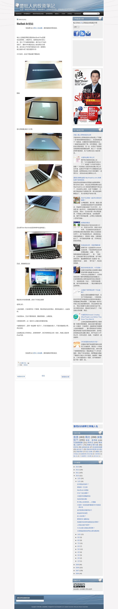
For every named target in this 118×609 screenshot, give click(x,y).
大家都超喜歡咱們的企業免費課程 (88, 531)
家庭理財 (80, 451)
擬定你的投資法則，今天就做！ (91, 267)
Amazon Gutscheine (83, 606)
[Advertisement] (37, 34)
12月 (79, 478)
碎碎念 (26, 365)
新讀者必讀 (18, 13)
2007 (77, 570)
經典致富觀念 (85, 222)
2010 (77, 475)
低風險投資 (85, 447)
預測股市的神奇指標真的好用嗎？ (88, 522)
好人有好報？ (81, 516)
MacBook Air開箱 (82, 490)
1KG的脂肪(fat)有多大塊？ (89, 342)
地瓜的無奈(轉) (82, 499)
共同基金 (69, 13)
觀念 (87, 437)
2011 (77, 473)
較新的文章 (21, 376)
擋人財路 (89, 451)
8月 (78, 540)
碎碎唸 (75, 447)
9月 (78, 537)
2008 (77, 567)
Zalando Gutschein (69, 606)
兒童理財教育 (77, 13)
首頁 (43, 376)
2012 (77, 470)
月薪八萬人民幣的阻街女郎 (82, 135)
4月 (78, 552)
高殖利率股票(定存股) (38, 13)
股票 (75, 437)
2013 (77, 467)
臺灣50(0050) (49, 13)
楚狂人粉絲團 (37, 28)
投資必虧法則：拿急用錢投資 (90, 245)
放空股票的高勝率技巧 (84, 510)
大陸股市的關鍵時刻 (83, 496)
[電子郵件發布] (28, 363)
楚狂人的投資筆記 (37, 5)
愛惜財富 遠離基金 (83, 519)
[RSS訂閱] (82, 36)
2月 (78, 558)
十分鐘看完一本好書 (85, 456)
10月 (79, 534)
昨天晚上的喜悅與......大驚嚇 (86, 502)
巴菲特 (63, 13)
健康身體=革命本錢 (86, 454)
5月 (78, 549)
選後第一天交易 (82, 487)
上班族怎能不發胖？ (83, 525)
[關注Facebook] (76, 36)
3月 (78, 555)
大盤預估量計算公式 (87, 157)
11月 (79, 481)
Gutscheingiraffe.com (59, 606)
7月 (78, 543)
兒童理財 (97, 454)
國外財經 (96, 456)
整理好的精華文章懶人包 (85, 426)
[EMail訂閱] (88, 36)
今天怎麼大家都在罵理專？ (86, 528)
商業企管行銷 (92, 445)
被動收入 (57, 13)
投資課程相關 (97, 447)
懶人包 (75, 456)
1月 (78, 561)
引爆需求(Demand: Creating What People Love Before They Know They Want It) (91, 317)
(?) (81, 23)
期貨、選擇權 (91, 440)
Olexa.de (76, 606)
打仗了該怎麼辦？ (83, 493)
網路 (97, 451)
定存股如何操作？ (83, 484)
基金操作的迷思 (82, 513)
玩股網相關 (78, 442)
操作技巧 (80, 449)
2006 (77, 573)
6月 (78, 546)
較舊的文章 (65, 377)
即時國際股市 (27, 13)
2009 (77, 564)
